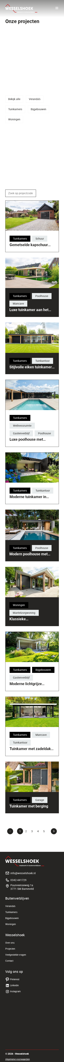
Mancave (18, 303)
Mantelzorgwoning (24, 613)
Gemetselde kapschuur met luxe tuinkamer (29, 247)
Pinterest (14, 979)
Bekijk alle (14, 99)
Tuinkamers (15, 109)
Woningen (14, 119)
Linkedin (14, 985)
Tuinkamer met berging (28, 806)
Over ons (10, 942)
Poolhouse (41, 296)
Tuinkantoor (42, 361)
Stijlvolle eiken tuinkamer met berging (30, 369)
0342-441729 (18, 880)
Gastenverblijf (21, 433)
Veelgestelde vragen (15, 954)
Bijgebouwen (38, 109)
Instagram (15, 991)
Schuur (39, 238)
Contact (9, 960)
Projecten (10, 948)
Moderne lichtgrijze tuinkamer (26, 686)
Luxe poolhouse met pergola (26, 441)
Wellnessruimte (22, 425)
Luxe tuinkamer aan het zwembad (28, 312)
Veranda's (34, 99)
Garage (39, 800)
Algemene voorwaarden (17, 1059)
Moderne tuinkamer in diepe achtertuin (28, 499)
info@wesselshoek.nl (23, 873)
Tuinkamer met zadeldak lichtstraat (30, 751)
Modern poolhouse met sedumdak (28, 556)
